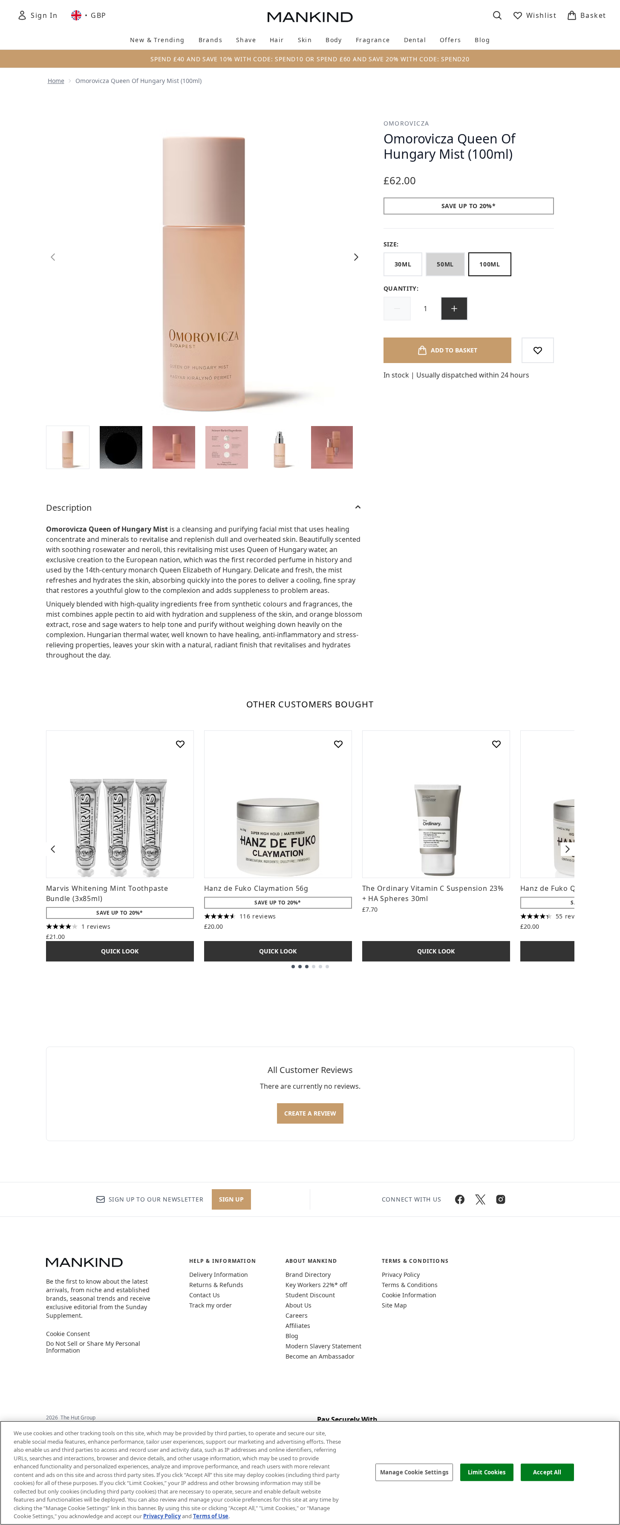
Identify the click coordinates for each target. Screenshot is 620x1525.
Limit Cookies (487, 1472)
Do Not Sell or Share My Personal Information (93, 1347)
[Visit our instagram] (500, 1199)
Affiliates (297, 1326)
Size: (391, 244)
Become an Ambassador (320, 1356)
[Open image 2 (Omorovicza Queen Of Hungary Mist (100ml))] (121, 447)
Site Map (394, 1305)
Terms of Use (210, 1516)
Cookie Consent (68, 1333)
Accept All (547, 1472)
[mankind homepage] (310, 17)
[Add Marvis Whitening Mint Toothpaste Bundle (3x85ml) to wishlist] (180, 744)
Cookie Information (409, 1295)
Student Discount (310, 1295)
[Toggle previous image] (53, 257)
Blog (291, 1336)
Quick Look (119, 951)
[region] (310, 1473)
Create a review (310, 1113)
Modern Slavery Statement (323, 1346)
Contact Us (204, 1295)
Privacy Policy (401, 1274)
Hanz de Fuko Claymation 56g (256, 888)
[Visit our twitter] (480, 1199)
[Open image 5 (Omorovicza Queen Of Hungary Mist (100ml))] (279, 447)
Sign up (231, 1199)
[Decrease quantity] (397, 308)
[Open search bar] (497, 15)
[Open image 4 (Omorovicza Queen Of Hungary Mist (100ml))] (226, 447)
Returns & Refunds (216, 1285)
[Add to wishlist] (538, 350)
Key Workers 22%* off (316, 1285)
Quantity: (401, 288)
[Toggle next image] (356, 257)
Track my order (210, 1305)
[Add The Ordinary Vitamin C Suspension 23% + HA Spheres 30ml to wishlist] (496, 744)
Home (56, 81)
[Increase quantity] (454, 308)
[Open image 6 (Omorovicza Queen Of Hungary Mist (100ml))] (332, 447)
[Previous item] (53, 849)
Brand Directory (308, 1274)
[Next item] (567, 849)
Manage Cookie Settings (414, 1472)
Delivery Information (218, 1274)
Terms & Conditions (410, 1285)
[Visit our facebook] (460, 1199)
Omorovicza (407, 123)
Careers (296, 1315)
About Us (298, 1305)
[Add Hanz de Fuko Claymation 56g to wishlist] (338, 744)
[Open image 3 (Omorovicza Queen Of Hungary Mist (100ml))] (174, 447)
